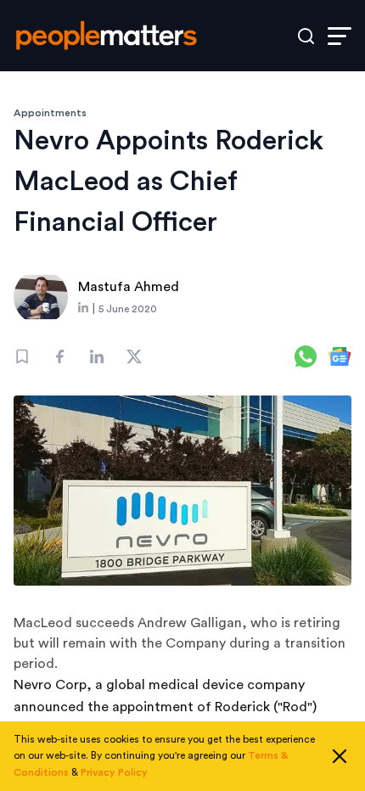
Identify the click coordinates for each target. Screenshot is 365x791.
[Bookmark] (22, 356)
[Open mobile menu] (339, 36)
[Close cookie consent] (339, 756)
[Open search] (306, 36)
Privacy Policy (114, 772)
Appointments (50, 113)
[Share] (59, 356)
